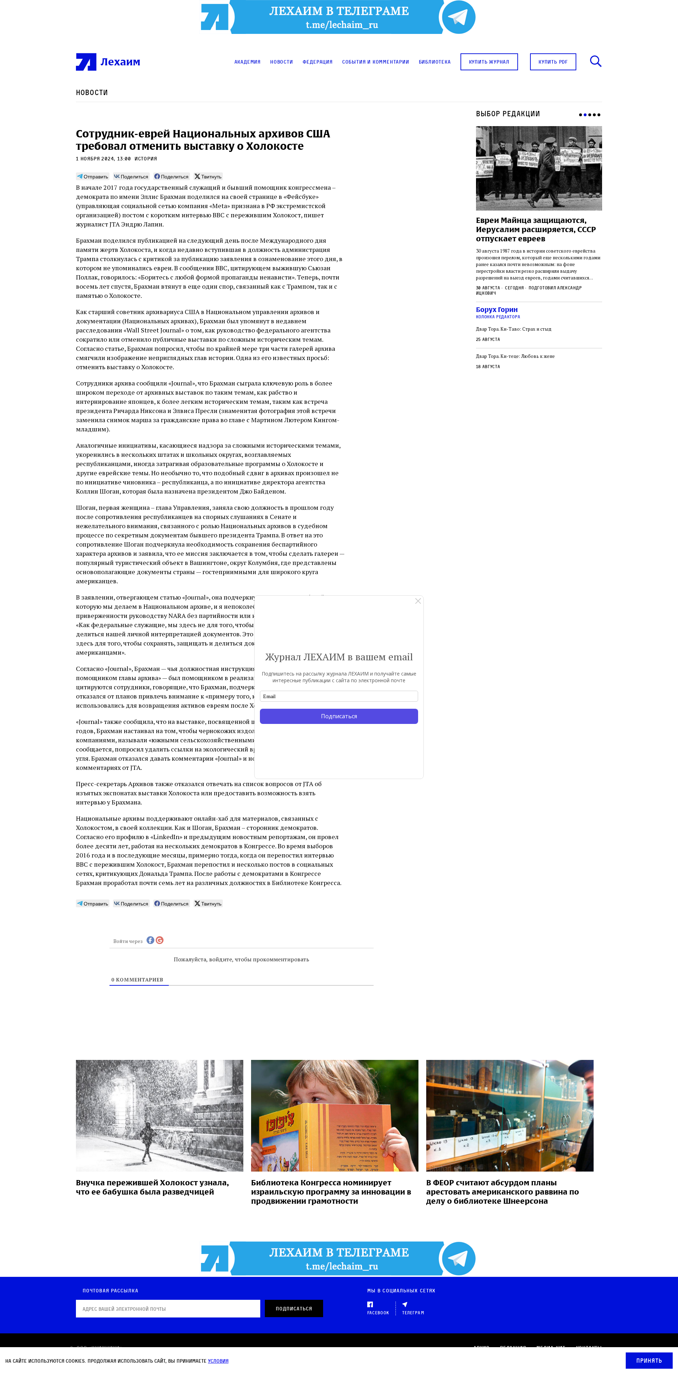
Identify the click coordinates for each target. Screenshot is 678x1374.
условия (218, 1361)
